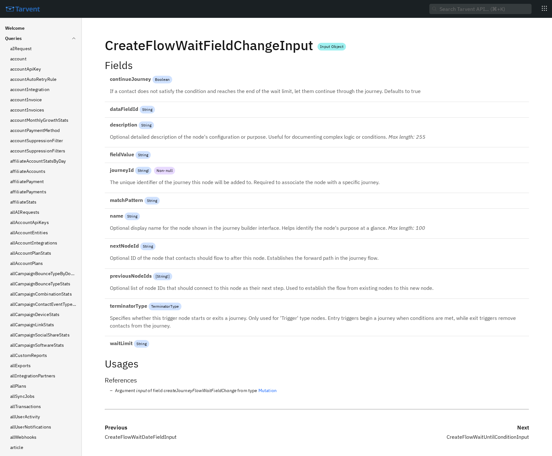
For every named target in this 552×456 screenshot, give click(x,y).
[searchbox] (480, 9)
